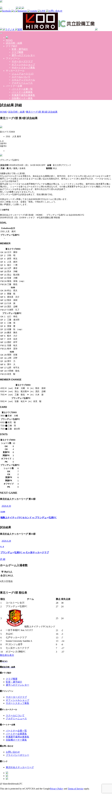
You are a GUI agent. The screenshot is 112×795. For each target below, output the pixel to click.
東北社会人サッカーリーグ (20, 767)
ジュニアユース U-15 (22, 73)
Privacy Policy (56, 788)
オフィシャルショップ (23, 64)
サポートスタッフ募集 (23, 67)
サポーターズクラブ (22, 61)
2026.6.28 (6, 541)
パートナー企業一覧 (22, 89)
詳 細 (2, 559)
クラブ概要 (17, 52)
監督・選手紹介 (20, 49)
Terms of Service (75, 788)
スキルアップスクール (23, 80)
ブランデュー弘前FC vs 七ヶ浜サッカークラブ (24, 552)
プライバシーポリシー (17, 755)
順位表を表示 (7, 655)
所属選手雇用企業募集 (23, 95)
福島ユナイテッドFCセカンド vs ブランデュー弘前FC (28, 517)
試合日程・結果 (14, 43)
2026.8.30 (6, 506)
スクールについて (21, 77)
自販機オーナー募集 (22, 98)
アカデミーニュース (22, 83)
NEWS (9, 40)
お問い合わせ (13, 752)
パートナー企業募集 (22, 92)
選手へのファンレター (23, 55)
